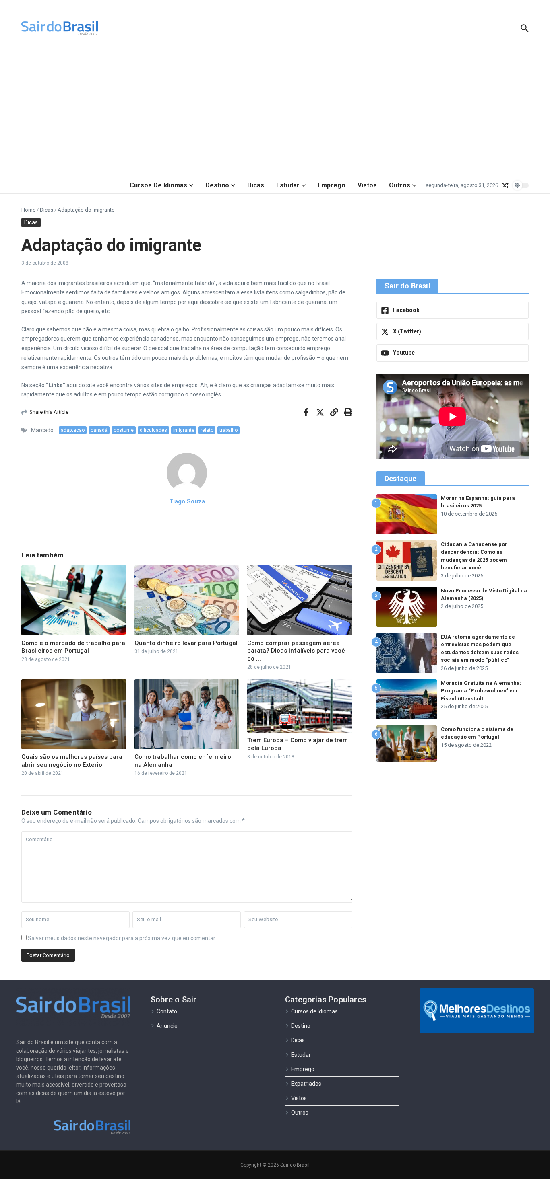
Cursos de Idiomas (158, 185)
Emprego (331, 185)
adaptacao (73, 430)
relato (207, 430)
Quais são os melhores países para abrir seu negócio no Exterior (71, 760)
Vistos (367, 185)
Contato (167, 1011)
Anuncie (167, 1026)
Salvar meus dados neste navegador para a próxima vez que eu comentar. (122, 938)
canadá (99, 430)
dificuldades (153, 430)
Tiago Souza (187, 501)
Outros (399, 185)
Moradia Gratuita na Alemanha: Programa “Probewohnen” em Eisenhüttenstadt (481, 691)
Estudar (288, 185)
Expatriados (306, 1083)
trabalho (228, 430)
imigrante (183, 430)
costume (124, 430)
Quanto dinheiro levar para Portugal (186, 643)
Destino (217, 185)
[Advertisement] (275, 112)
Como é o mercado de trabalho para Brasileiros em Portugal (73, 647)
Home (28, 210)
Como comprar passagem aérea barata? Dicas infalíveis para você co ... (296, 650)
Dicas (255, 185)
